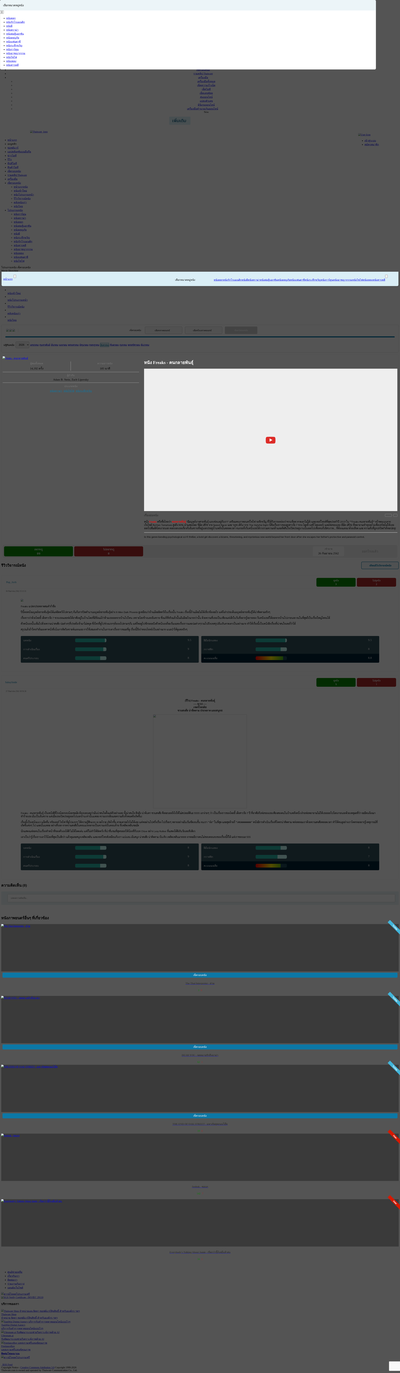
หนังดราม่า (56, 391)
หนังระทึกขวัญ (84, 391)
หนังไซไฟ (69, 391)
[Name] (15, 276)
